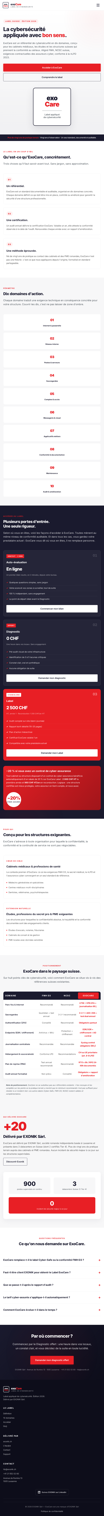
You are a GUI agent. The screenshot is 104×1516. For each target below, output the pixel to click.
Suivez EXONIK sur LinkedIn (54, 1492)
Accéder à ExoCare (52, 67)
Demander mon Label (52, 753)
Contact (6, 1450)
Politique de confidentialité (52, 1511)
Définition (7, 1413)
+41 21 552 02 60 (11, 1473)
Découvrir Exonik (15, 1161)
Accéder (7, 1422)
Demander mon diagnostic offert (52, 1360)
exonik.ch (7, 1441)
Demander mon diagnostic (52, 678)
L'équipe (7, 1445)
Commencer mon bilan (52, 608)
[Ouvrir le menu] (98, 5)
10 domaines (8, 1418)
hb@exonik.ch (9, 1469)
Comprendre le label (52, 77)
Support (6, 1454)
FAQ (5, 1426)
